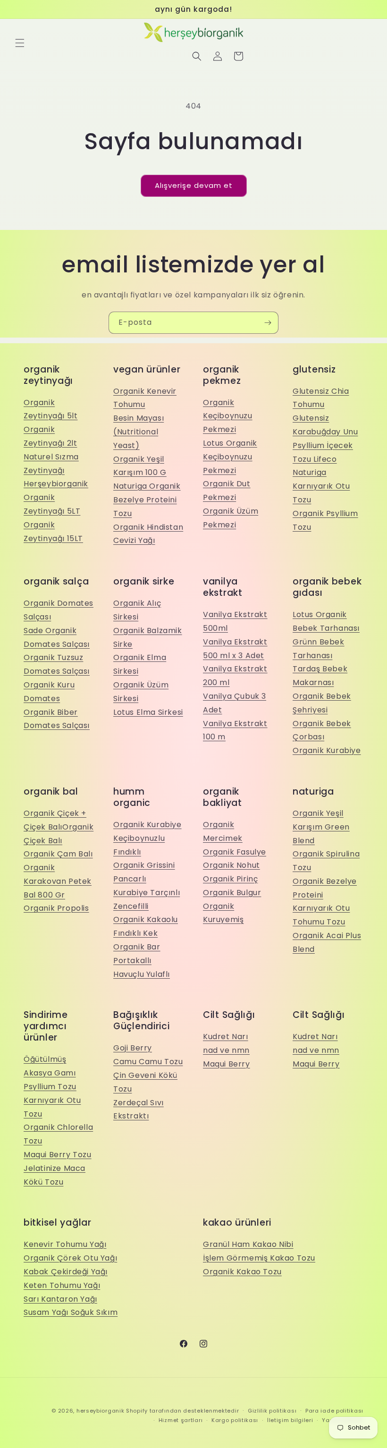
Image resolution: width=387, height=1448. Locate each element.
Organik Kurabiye (327, 750)
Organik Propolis (56, 908)
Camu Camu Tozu (148, 1061)
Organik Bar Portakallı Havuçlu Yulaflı (141, 960)
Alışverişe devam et (194, 185)
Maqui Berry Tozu (58, 1154)
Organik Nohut (231, 865)
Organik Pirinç (230, 878)
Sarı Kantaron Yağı (60, 1299)
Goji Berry (132, 1047)
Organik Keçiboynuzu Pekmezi (227, 416)
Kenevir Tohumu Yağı (65, 1244)
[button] (19, 43)
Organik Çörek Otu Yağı (70, 1258)
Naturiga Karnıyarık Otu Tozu (321, 486)
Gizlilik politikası (272, 1410)
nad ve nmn (226, 1050)
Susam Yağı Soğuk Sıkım (71, 1312)
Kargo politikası (234, 1420)
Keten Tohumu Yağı (62, 1285)
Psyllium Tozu (50, 1086)
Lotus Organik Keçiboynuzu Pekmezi (230, 457)
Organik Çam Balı (58, 853)
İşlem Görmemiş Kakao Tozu (259, 1258)
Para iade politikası (334, 1410)
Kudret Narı (225, 1036)
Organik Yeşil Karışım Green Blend (321, 827)
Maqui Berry (226, 1063)
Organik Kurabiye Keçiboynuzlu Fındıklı (147, 838)
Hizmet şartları (181, 1420)
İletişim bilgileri (290, 1420)
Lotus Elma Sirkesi (148, 712)
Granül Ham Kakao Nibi (248, 1244)
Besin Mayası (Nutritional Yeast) (138, 432)
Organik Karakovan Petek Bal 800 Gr (58, 881)
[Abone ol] (267, 323)
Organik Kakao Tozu (242, 1271)
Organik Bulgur (232, 892)
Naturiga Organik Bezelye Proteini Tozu (147, 500)
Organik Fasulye (234, 852)
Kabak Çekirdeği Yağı (66, 1271)
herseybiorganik (100, 1410)
